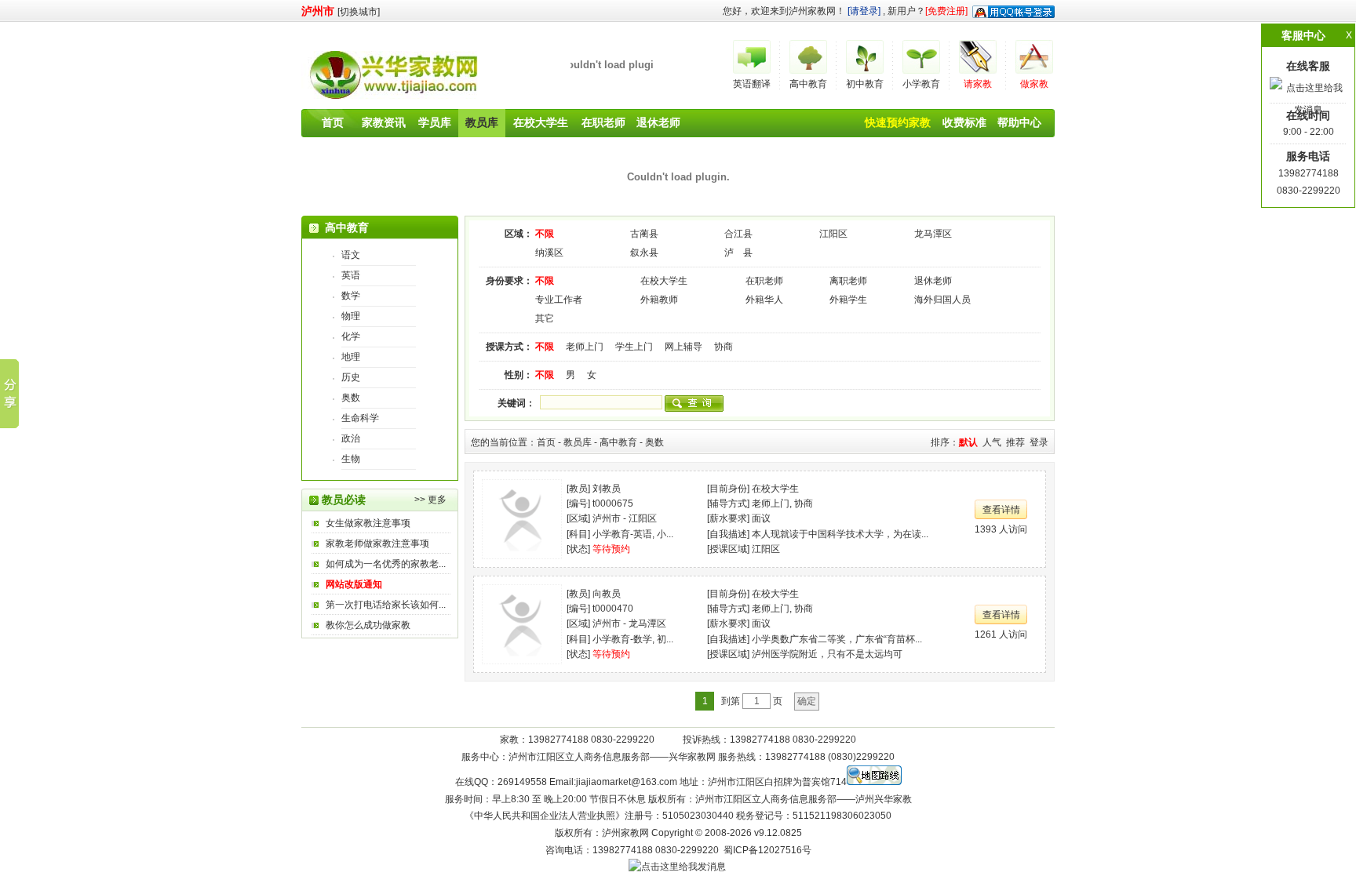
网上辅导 (683, 346)
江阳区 (833, 233)
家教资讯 (384, 122)
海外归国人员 (942, 299)
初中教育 (865, 83)
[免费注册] (946, 10)
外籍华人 (764, 299)
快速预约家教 (898, 122)
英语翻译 (752, 83)
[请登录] (864, 10)
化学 (350, 336)
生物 (350, 458)
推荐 (1015, 442)
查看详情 (1001, 509)
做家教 (1034, 83)
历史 (350, 377)
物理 (350, 316)
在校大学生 (540, 122)
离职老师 (848, 280)
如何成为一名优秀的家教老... (386, 563)
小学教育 (921, 83)
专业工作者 (558, 299)
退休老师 (658, 122)
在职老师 (603, 122)
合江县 (738, 233)
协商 (723, 346)
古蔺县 (644, 233)
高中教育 (808, 83)
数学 (350, 295)
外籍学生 (848, 299)
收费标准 (964, 122)
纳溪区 (549, 252)
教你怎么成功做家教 (368, 625)
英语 (350, 275)
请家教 (978, 83)
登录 (1039, 442)
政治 (350, 438)
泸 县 (738, 252)
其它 (544, 318)
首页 (333, 122)
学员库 (434, 122)
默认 (968, 442)
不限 (544, 233)
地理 (350, 356)
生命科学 (360, 418)
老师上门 (584, 346)
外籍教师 (659, 299)
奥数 (350, 397)
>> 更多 (430, 499)
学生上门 (634, 346)
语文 (350, 254)
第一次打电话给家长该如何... (386, 604)
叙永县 (644, 252)
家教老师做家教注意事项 (377, 543)
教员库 (481, 122)
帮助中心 (1019, 122)
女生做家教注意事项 (368, 523)
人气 (991, 442)
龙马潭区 (933, 233)
